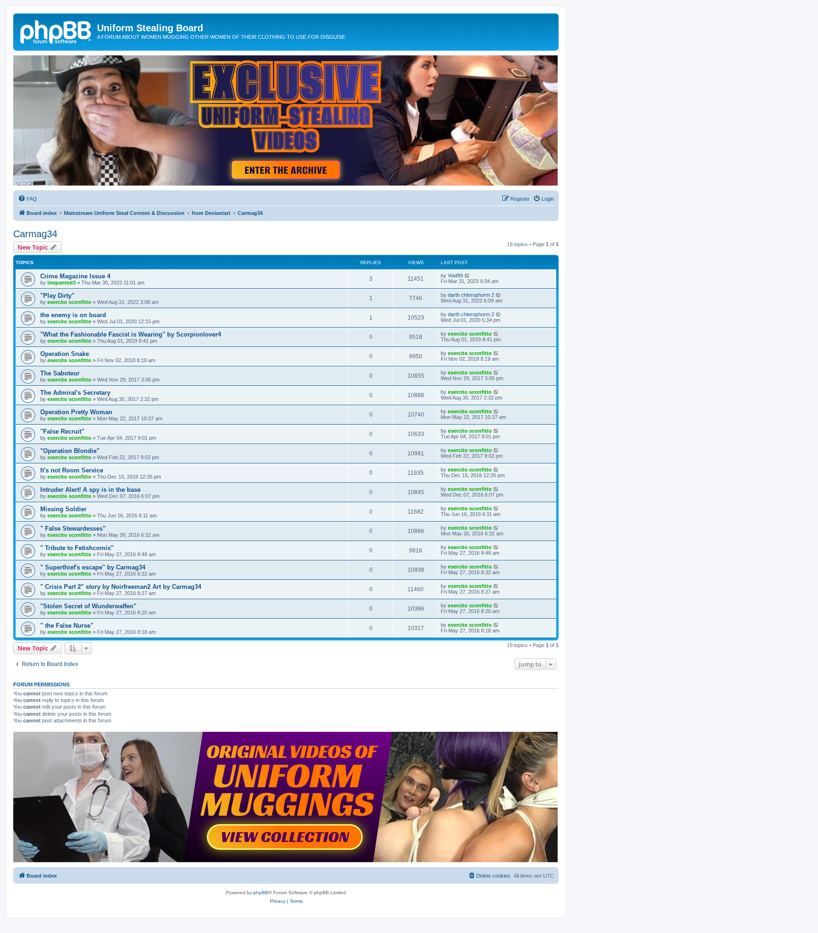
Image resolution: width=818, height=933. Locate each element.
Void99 (455, 275)
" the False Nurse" (66, 625)
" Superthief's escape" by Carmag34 (92, 567)
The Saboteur (60, 373)
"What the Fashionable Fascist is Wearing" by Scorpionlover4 (130, 334)
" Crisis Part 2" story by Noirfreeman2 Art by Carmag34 (120, 586)
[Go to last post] (467, 275)
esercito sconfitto (69, 302)
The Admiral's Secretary (75, 392)
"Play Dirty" (57, 295)
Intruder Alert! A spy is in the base (90, 489)
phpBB (260, 892)
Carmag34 (35, 234)
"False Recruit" (62, 431)
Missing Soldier (63, 509)
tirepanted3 (61, 282)
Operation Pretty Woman (76, 412)
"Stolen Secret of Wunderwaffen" (88, 606)
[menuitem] (27, 198)
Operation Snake (64, 353)
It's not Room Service (71, 470)
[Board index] (56, 31)
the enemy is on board (73, 315)
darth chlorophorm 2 (471, 295)
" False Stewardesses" (73, 528)
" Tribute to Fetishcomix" (77, 547)
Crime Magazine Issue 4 (75, 276)
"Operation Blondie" (69, 450)
